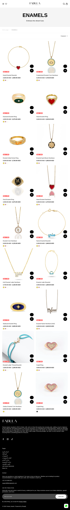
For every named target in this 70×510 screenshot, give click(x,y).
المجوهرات (5, 456)
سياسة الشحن (5, 460)
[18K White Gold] (7, 80)
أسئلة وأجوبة (5, 452)
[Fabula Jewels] (35, 4)
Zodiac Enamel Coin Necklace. (12, 406)
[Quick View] (32, 70)
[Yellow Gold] (37, 163)
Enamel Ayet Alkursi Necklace (45, 158)
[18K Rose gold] (39, 287)
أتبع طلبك (4, 454)
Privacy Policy (22, 501)
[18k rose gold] (5, 121)
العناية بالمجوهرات (6, 458)
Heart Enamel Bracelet (10, 75)
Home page (5, 30)
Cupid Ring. (40, 406)
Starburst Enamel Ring (10, 323)
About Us (4, 468)
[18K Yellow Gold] (3, 80)
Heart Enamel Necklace (43, 199)
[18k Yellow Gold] (37, 246)
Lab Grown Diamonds (8, 466)
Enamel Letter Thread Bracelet (12, 365)
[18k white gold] (7, 121)
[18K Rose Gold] (5, 80)
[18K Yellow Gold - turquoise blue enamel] (37, 411)
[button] (3, 4)
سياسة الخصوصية (6, 462)
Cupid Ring (39, 365)
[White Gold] (41, 163)
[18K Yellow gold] (3, 204)
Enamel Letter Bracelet (43, 282)
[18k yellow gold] (3, 121)
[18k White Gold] (41, 246)
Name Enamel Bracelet (43, 241)
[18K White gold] (41, 287)
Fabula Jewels (10, 506)
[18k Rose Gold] (39, 246)
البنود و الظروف (6, 464)
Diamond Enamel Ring (10, 116)
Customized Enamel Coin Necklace (47, 75)
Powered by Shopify (20, 506)
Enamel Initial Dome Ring (10, 158)
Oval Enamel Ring (8, 199)
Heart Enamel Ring (42, 116)
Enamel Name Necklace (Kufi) (45, 323)
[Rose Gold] (39, 163)
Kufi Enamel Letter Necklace (11, 282)
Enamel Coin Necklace (10, 241)
